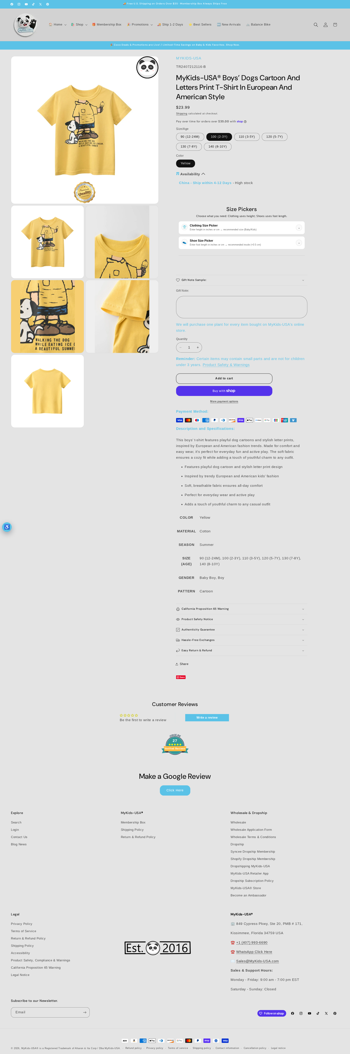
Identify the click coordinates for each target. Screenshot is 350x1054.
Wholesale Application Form (251, 829)
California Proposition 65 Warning (36, 967)
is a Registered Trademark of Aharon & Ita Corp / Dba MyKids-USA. (80, 1048)
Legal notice (278, 1048)
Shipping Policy (132, 829)
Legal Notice (20, 975)
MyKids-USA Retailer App (250, 873)
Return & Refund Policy (138, 837)
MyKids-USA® (29, 1048)
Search (16, 822)
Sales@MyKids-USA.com (257, 961)
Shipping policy (202, 1048)
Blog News (19, 844)
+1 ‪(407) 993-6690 (252, 942)
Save (182, 677)
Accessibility (20, 953)
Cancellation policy (255, 1048)
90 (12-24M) (190, 136)
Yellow (185, 163)
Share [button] (184, 664)
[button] (57, 24)
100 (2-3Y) (219, 136)
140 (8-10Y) (218, 146)
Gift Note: (182, 290)
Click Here (175, 790)
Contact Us (19, 837)
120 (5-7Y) (274, 136)
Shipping (181, 113)
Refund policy (133, 1048)
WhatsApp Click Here (254, 952)
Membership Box (133, 822)
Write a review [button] (207, 717)
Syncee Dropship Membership (253, 851)
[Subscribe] (85, 1012)
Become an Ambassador (248, 895)
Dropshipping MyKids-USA (250, 866)
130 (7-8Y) (189, 146)
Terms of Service (23, 931)
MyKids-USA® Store (246, 888)
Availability (190, 174)
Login (15, 829)
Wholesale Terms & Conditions (253, 837)
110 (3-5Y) (247, 136)
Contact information (227, 1048)
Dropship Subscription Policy (252, 881)
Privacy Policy (21, 924)
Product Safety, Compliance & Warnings (40, 960)
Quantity (182, 339)
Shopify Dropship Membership (253, 859)
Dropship (237, 844)
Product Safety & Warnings (226, 365)
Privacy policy (155, 1048)
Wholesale (238, 822)
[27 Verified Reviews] (175, 761)
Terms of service (178, 1048)
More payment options (224, 401)
